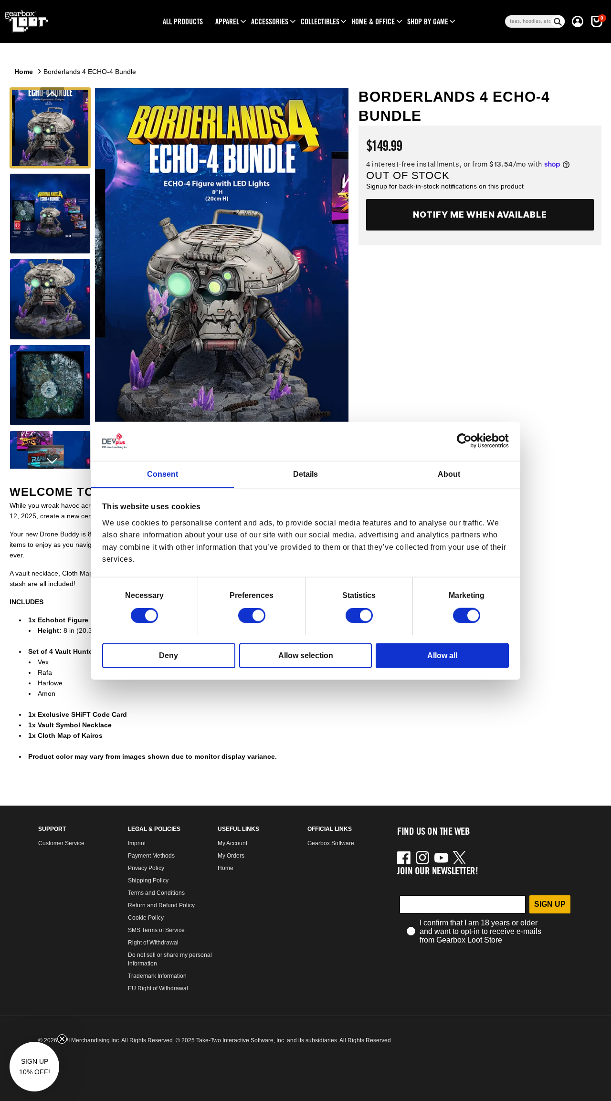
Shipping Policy (148, 880)
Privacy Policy (146, 868)
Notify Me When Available (480, 215)
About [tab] (449, 474)
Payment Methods (151, 855)
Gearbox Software (330, 843)
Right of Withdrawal (153, 942)
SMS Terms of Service (156, 930)
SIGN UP (550, 904)
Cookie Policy (146, 917)
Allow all (442, 655)
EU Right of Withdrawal (158, 988)
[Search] (558, 21)
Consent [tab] (162, 474)
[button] (227, 21)
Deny (168, 655)
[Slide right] (52, 461)
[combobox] (528, 21)
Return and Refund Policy (161, 905)
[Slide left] (52, 94)
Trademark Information (157, 976)
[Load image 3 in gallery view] (50, 299)
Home (23, 71)
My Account (232, 843)
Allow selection (305, 655)
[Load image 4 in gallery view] (50, 385)
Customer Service (61, 843)
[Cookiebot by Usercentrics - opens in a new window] (467, 441)
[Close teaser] (62, 1039)
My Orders (231, 855)
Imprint (137, 843)
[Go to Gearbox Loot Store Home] (71, 21)
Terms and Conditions (156, 893)
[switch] (251, 615)
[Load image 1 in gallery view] (50, 127)
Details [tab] (305, 474)
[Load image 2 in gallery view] (50, 213)
